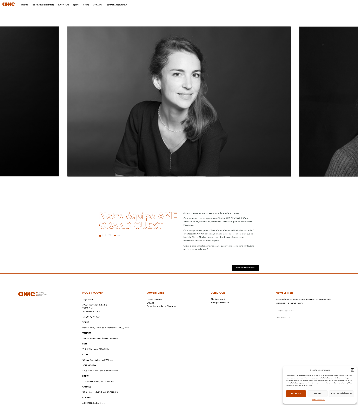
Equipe (75, 5)
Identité (24, 5)
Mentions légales (218, 299)
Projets (86, 5)
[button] (352, 370)
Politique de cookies (318, 400)
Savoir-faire (63, 5)
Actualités (98, 5)
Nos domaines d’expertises (43, 5)
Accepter (296, 394)
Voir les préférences (341, 394)
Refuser (318, 394)
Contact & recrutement (117, 5)
